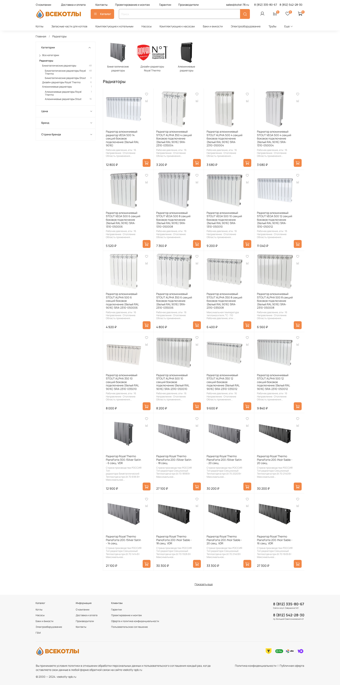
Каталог (105, 14)
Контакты (101, 4)
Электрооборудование (246, 26)
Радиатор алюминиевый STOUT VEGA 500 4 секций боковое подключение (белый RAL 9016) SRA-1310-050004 (274, 138)
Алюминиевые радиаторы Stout (63, 99)
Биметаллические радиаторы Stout (65, 78)
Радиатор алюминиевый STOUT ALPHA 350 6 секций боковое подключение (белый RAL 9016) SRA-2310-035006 (174, 300)
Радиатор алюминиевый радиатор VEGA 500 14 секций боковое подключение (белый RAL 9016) (122, 138)
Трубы (272, 26)
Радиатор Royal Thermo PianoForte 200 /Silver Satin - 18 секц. (173, 459)
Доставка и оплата (73, 4)
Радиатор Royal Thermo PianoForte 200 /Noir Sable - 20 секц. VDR (224, 540)
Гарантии (165, 4)
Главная (41, 36)
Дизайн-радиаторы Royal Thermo (61, 82)
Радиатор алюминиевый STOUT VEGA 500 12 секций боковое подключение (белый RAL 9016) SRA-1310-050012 (274, 219)
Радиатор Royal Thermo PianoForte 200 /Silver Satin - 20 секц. (224, 459)
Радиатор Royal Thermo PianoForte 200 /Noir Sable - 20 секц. (274, 459)
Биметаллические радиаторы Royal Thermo (65, 72)
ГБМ (38, 632)
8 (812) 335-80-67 (288, 604)
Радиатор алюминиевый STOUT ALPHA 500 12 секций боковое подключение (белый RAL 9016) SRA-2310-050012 (273, 382)
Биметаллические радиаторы (59, 65)
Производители (188, 4)
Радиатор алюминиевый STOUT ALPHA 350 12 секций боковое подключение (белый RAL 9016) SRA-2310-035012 (223, 382)
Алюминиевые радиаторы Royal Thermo (63, 93)
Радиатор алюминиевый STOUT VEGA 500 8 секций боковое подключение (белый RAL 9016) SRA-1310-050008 (173, 219)
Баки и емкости (213, 26)
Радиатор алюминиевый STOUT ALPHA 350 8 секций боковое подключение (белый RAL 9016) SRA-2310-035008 (224, 300)
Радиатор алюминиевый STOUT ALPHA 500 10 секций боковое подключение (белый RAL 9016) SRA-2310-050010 (172, 382)
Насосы (146, 26)
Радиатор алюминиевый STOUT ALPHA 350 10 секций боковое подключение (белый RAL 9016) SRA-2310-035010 (122, 382)
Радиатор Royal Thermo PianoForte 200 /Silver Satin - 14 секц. (123, 540)
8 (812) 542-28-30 (288, 615)
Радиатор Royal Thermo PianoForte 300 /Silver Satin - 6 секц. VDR (123, 459)
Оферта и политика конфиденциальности (135, 621)
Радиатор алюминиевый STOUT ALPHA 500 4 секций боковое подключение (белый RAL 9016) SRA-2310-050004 (224, 138)
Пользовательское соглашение (129, 627)
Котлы (39, 26)
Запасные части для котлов (69, 26)
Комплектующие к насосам (177, 26)
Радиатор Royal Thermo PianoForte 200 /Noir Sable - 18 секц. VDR (174, 540)
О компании (43, 4)
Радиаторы (46, 60)
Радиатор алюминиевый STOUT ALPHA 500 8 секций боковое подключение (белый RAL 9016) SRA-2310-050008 (275, 300)
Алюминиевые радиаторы (57, 86)
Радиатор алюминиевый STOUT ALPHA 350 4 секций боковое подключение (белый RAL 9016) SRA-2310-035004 (174, 138)
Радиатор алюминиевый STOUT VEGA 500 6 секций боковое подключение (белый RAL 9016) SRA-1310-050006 (123, 219)
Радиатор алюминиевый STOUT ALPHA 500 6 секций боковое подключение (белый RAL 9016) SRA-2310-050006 (122, 300)
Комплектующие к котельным (114, 26)
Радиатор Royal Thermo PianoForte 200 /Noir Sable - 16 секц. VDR (274, 540)
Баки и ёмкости (44, 621)
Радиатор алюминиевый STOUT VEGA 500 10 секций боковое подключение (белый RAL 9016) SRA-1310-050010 (224, 219)
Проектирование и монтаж (132, 4)
